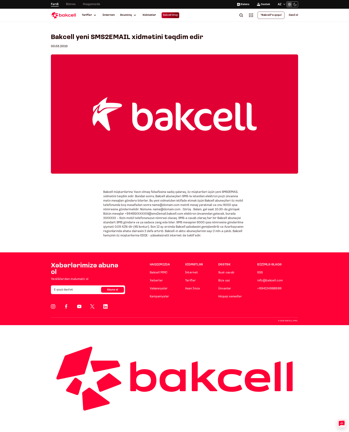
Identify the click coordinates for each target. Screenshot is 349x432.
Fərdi (55, 4)
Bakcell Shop (170, 15)
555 (260, 272)
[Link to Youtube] (79, 306)
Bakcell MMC (158, 272)
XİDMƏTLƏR (194, 264)
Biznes (71, 4)
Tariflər (87, 15)
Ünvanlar (224, 288)
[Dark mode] (295, 4)
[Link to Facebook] (66, 306)
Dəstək (265, 4)
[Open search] (241, 15)
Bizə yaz (224, 280)
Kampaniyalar (159, 296)
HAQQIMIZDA (160, 264)
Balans (245, 4)
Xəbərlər (156, 280)
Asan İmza (192, 288)
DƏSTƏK (224, 264)
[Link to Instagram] (53, 306)
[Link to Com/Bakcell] (92, 306)
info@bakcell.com (270, 280)
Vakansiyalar (159, 288)
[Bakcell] (63, 15)
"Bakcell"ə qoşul (271, 15)
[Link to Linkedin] (105, 306)
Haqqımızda (91, 4)
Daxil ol (293, 15)
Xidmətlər (149, 15)
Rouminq (126, 15)
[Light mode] (289, 4)
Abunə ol (112, 289)
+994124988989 (269, 288)
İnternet (109, 15)
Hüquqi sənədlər (230, 296)
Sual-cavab (226, 272)
